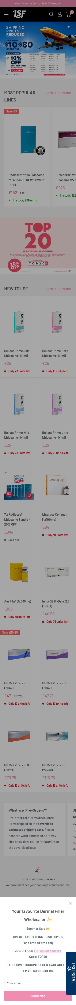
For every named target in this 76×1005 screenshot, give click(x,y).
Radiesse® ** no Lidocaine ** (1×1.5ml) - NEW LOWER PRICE (26, 180)
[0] (68, 14)
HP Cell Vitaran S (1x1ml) (54, 685)
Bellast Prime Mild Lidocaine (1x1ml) (16, 435)
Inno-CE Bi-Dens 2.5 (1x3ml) (55, 603)
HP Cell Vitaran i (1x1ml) (15, 685)
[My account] (60, 14)
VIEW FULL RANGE (59, 93)
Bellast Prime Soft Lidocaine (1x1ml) (17, 353)
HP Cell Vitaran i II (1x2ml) (16, 767)
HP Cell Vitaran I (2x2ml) (53, 767)
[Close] (70, 903)
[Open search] (51, 14)
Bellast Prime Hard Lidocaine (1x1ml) (55, 353)
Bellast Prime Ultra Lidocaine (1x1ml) (55, 435)
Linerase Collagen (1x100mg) (54, 516)
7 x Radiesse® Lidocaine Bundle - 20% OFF (17, 519)
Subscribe (38, 996)
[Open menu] (6, 14)
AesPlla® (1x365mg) (17, 601)
